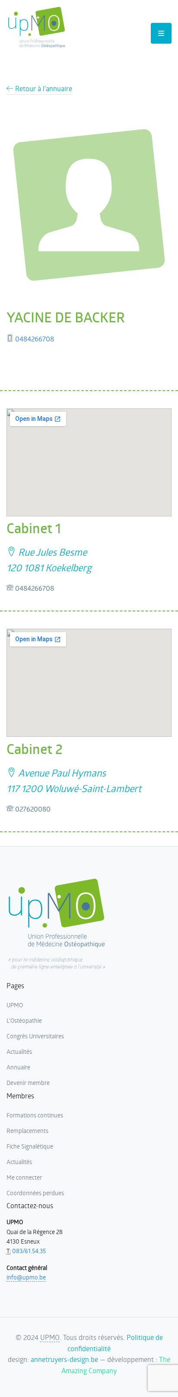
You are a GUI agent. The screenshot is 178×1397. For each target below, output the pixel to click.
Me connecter (24, 1177)
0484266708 (34, 338)
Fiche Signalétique (29, 1146)
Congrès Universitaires (35, 1036)
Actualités (19, 1051)
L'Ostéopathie (24, 1020)
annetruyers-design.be (64, 1359)
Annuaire (18, 1067)
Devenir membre (28, 1083)
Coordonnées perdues (35, 1193)
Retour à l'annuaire (42, 88)
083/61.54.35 (29, 1251)
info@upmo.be (26, 1277)
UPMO (14, 1005)
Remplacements (27, 1131)
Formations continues (34, 1115)
